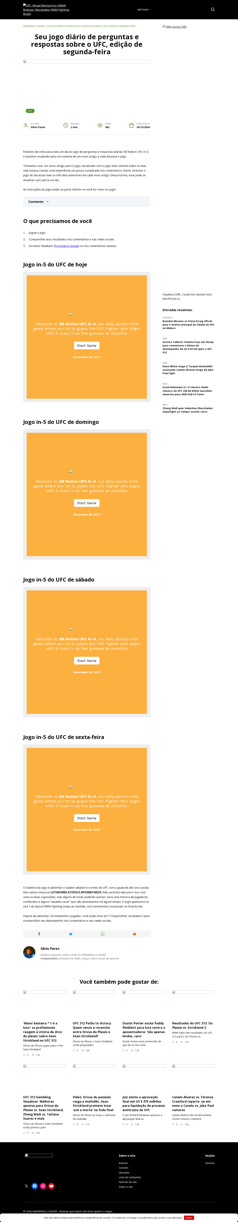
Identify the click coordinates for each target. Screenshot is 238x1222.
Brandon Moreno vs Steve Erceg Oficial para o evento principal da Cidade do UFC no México (188, 324)
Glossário (124, 1172)
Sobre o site (126, 1186)
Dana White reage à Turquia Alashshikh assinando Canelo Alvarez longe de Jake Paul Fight (188, 370)
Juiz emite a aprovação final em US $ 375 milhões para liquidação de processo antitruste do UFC (143, 1103)
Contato (123, 1167)
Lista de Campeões (130, 1177)
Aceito (189, 1217)
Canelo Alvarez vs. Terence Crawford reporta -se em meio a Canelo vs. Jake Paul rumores (193, 1103)
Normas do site (128, 1182)
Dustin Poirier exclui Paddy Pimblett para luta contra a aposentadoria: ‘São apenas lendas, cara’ (143, 1029)
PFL (30, 110)
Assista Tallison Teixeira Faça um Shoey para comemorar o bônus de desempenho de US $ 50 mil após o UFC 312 (188, 347)
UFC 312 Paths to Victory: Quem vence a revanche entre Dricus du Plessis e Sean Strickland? (92, 1029)
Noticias (143, 9)
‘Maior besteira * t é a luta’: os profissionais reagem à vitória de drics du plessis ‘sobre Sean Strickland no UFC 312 (42, 1031)
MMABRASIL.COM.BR (33, 26)
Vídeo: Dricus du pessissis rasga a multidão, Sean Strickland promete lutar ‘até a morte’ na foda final (93, 1103)
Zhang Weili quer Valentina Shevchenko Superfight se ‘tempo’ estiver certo (188, 410)
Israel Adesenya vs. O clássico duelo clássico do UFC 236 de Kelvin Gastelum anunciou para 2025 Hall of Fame (187, 391)
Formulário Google (67, 246)
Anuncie (123, 1163)
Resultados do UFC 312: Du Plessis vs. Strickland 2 (192, 1025)
